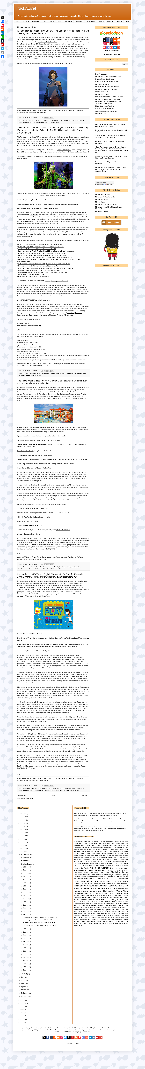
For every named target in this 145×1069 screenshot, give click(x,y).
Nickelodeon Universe (81, 891)
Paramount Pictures (80, 897)
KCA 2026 (26, 21)
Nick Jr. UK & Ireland (119, 863)
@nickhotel (34, 521)
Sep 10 (26, 941)
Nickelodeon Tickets (24, 375)
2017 (22, 842)
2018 (22, 839)
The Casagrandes (107, 915)
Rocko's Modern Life (110, 903)
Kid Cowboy (86, 859)
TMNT (45, 21)
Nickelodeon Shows (84, 885)
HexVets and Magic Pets (114, 855)
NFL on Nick (113, 861)
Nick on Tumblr (33, 120)
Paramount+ (79, 21)
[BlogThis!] (47, 118)
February (25, 993)
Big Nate (82, 847)
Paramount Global (121, 895)
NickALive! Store (110, 865)
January (24, 996)
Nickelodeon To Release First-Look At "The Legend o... (39, 917)
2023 (22, 823)
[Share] (2, 57)
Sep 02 (26, 967)
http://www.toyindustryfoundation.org (29, 326)
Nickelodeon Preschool (96, 883)
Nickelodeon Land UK (109, 879)
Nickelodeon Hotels (64, 567)
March (24, 990)
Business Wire (84, 387)
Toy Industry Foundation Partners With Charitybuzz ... (39, 920)
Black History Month (100, 847)
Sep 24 (26, 886)
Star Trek (125, 909)
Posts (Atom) (30, 798)
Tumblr (39, 110)
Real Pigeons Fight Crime (121, 901)
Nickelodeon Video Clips (115, 891)
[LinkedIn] (2, 33)
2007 (22, 1019)
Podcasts (95, 901)
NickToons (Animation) (40, 122)
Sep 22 (26, 892)
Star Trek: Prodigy (80, 911)
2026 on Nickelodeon (91, 841)
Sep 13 (26, 932)
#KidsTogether (78, 841)
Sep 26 (26, 880)
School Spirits (117, 905)
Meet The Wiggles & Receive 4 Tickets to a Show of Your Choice (39, 270)
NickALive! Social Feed (102, 84)
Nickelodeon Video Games (84, 893)
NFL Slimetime (104, 861)
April (23, 987)
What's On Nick (115, 921)
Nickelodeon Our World (102, 194)
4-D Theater (32, 545)
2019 (22, 836)
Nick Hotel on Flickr (63, 530)
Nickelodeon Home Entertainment (102, 874)
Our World (90, 895)
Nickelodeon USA (28, 122)
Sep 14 (26, 929)
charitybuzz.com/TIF (64, 150)
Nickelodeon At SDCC (120, 870)
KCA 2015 (25, 373)
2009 (22, 1013)
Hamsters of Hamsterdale (86, 855)
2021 (22, 829)
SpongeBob (35, 21)
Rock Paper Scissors (96, 903)
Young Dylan (114, 923)
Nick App (25, 120)
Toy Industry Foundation (57, 212)
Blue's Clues (91, 849)
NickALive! (26, 8)
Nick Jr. (98, 863)
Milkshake (124, 859)
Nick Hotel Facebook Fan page (33, 525)
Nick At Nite (120, 861)
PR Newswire (64, 139)
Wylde (59, 21)
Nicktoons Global (122, 893)
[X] (2, 17)
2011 (22, 1006)
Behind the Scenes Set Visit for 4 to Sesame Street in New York (38, 266)
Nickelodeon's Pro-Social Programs (55, 790)
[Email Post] (41, 117)
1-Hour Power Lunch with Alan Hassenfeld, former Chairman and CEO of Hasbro (44, 264)
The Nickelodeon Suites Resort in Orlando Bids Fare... (39, 922)
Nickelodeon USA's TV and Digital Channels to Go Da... (39, 925)
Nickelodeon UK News (88, 889)
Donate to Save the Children (111, 54)
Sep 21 (26, 895)
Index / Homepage (101, 74)
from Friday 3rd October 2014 (47, 42)
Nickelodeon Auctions (35, 373)
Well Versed (68, 21)
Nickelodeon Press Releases (26, 569)
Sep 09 (26, 945)
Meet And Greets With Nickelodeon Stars (34, 567)
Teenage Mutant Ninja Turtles (112, 913)
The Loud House (94, 917)
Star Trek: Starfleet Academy (107, 911)
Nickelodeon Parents (102, 199)
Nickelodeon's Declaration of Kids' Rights (108, 76)
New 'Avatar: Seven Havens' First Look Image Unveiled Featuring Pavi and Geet (110, 125)
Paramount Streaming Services (111, 900)
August (24, 974)
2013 (22, 1000)
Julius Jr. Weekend (24, 440)
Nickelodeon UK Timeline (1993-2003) (107, 99)
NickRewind (85, 868)
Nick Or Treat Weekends (25, 451)
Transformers (91, 921)
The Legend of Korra (53, 122)
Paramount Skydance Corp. (89, 899)
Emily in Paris (85, 851)
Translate (110, 184)
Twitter (34, 110)
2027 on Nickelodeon (106, 841)
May (23, 983)
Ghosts (112, 853)
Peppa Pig (82, 901)
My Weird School (95, 861)
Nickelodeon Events (52, 567)
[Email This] (45, 118)
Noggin (83, 895)
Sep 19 (26, 902)
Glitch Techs (119, 853)
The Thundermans (94, 919)
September (25, 864)
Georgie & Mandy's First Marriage (90, 853)
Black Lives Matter (113, 847)
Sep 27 (26, 876)
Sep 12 (26, 935)
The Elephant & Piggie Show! (121, 915)
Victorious (99, 921)
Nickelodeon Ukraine (122, 888)
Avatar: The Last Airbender (91, 846)
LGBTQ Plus (101, 859)
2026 (22, 814)
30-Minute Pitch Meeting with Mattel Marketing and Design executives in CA (42, 253)
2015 (22, 848)
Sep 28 (26, 873)
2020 (22, 833)
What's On (110, 21)
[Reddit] (2, 29)
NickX (113, 868)
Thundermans (91, 21)
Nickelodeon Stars (28, 790)
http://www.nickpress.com (25, 766)
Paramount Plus (94, 897)
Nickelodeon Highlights (44, 120)
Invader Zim (112, 857)
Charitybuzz (34, 215)
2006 (22, 1022)
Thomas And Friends (121, 919)
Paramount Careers (101, 211)
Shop (127, 21)
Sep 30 (26, 867)
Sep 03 (26, 964)
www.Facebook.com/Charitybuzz (36, 315)
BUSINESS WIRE (35, 472)
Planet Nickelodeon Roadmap (104, 106)
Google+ (44, 110)
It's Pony (119, 857)
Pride (113, 901)
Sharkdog (125, 905)
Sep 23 (26, 889)
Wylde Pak (100, 923)
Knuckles (93, 859)
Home (54, 795)
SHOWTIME (84, 905)
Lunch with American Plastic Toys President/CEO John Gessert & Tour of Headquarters (46, 251)
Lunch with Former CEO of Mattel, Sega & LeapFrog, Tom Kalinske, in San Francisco (45, 268)
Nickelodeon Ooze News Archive (106, 89)
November (25, 858)
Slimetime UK (98, 907)
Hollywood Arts (88, 857)
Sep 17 (26, 908)
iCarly (79, 925)
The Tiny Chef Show (107, 919)
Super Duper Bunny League (91, 913)
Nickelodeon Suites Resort (51, 472)
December (25, 855)
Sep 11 (26, 938)
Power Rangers (105, 901)
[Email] (2, 53)
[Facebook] (2, 21)
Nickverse (77, 895)
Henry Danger (100, 856)
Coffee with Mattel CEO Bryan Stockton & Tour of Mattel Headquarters (41, 247)
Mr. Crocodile (87, 861)
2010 (22, 1009)
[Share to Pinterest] (53, 118)
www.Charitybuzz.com (74, 313)
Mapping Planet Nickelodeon (104, 79)
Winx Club (124, 921)
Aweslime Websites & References (106, 111)
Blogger (76, 1043)
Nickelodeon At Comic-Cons (87, 870)
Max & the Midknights (114, 859)
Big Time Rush (89, 847)
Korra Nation (21, 44)
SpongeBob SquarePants (111, 909)
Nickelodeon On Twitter (69, 120)
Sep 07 (26, 951)
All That (84, 843)
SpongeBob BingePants (81, 909)
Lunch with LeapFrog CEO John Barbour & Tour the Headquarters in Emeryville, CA (45, 257)
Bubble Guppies (101, 849)
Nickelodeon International (115, 876)
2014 (22, 852)
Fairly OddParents (96, 851)
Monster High (78, 861)
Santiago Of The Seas (104, 905)
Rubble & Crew (123, 903)
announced (66, 52)
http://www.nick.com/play (77, 736)
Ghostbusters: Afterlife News (104, 108)
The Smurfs (83, 919)
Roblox (87, 903)
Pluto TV (119, 21)
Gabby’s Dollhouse (113, 851)
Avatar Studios (110, 843)
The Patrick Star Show (107, 917)
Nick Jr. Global (100, 202)
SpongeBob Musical (95, 909)
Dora (17, 21)
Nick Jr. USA (79, 865)
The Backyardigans (96, 915)
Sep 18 (26, 905)
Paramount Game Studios (103, 895)
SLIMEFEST (93, 905)
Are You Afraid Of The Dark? (97, 843)
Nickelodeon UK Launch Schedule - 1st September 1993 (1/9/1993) (108, 102)
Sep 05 (26, 957)
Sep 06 (26, 954)
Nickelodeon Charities (48, 373)
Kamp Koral (78, 859)
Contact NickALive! (101, 91)
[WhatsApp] (2, 37)
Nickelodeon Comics (119, 872)
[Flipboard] (2, 45)
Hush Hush (96, 857)
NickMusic (125, 865)
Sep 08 (26, 948)
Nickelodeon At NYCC (105, 870)
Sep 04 (26, 961)
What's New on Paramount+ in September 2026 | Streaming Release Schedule (111, 157)
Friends (105, 851)
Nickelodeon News (57, 120)
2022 (22, 826)
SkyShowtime (78, 907)
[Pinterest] (2, 25)
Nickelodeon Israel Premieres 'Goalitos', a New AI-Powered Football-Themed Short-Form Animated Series (110, 169)
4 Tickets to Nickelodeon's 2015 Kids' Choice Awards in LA (37, 249)
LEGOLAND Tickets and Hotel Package (31, 274)
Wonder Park (92, 923)
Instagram (59, 110)
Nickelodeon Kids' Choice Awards (65, 373)
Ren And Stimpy (79, 903)
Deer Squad (115, 849)
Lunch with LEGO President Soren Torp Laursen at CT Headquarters (40, 244)
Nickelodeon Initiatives (41, 788)
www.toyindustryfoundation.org (56, 281)
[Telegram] (2, 49)
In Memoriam (103, 857)
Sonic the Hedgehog (110, 907)
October (24, 861)
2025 (22, 817)
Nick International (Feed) (86, 863)
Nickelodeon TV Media (102, 94)
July (23, 977)
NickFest (118, 865)
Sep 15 (26, 914)
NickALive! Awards (98, 865)
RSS (51, 110)
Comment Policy (100, 113)
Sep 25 (26, 883)
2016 (22, 845)
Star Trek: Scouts (92, 911)
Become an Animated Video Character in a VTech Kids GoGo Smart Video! (42, 255)
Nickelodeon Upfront (95, 891)
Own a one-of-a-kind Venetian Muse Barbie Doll (33, 276)
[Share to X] (49, 118)
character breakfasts (48, 542)
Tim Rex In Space (80, 921)
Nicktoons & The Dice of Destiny (105, 893)
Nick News (88, 865)
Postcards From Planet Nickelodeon (107, 86)
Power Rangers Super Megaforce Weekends (32, 444)
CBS (109, 849)
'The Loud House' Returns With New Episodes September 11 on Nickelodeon (110, 136)
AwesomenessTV (107, 845)
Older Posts (85, 795)
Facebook (71, 110)
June (23, 980)
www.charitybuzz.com (42, 300)
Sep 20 (26, 899)
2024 (22, 820)
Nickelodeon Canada (81, 872)
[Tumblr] (2, 41)
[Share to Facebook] (51, 118)
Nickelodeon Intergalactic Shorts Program (91, 876)
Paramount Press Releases (110, 897)
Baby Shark (118, 845)
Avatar (52, 21)
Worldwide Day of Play (72, 790)
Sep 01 (26, 970)
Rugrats (101, 21)
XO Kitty (107, 923)
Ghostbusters (105, 853)
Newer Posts (22, 795)
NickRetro (77, 868)
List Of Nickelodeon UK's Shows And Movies (109, 96)
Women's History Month (81, 923)
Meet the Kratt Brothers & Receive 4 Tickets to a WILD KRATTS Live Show (42, 272)
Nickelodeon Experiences (82, 874)
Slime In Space (88, 907)
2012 (22, 1003)
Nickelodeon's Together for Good (105, 197)
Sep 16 (26, 911)
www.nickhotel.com (36, 549)
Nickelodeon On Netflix (109, 881)
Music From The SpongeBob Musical (107, 81)
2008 (22, 1016)
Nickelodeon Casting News (99, 872)
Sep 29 (26, 870)
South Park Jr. (123, 907)
